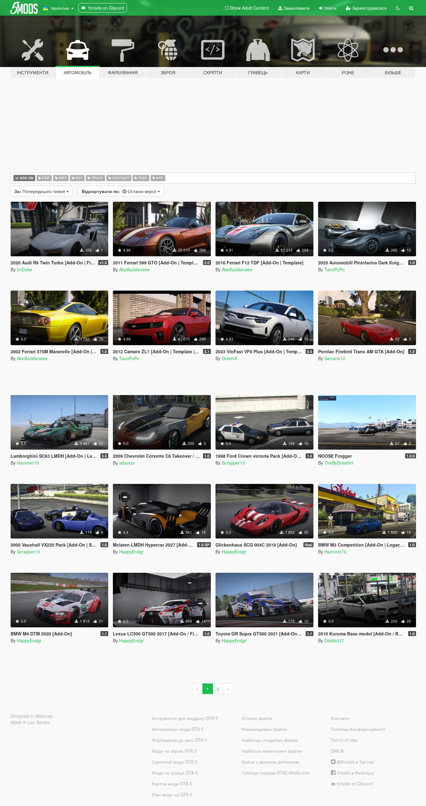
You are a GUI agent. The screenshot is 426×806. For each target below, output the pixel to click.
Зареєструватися (369, 8)
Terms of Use (344, 740)
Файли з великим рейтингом (270, 762)
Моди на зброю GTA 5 (174, 751)
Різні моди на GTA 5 (172, 794)
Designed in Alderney (32, 716)
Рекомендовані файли (264, 729)
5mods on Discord (354, 783)
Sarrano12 (334, 358)
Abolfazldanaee (134, 269)
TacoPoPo (334, 269)
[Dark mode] (397, 8)
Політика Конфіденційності (358, 729)
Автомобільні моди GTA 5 (178, 729)
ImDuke (24, 269)
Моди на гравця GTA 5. (175, 773)
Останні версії (119, 191)
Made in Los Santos (30, 722)
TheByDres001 (339, 463)
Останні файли (256, 718)
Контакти (340, 718)
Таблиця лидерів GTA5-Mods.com (275, 773)
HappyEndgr (131, 551)
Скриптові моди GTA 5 (174, 762)
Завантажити (296, 8)
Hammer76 (28, 463)
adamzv (127, 463)
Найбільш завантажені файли (271, 751)
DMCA (337, 751)
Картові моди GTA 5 (172, 783)
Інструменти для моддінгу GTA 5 (185, 718)
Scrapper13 (233, 463)
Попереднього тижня (40, 191)
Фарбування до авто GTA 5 (179, 740)
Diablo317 (334, 640)
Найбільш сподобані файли (269, 740)
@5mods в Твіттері (355, 762)
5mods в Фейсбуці (355, 773)
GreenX (229, 358)
